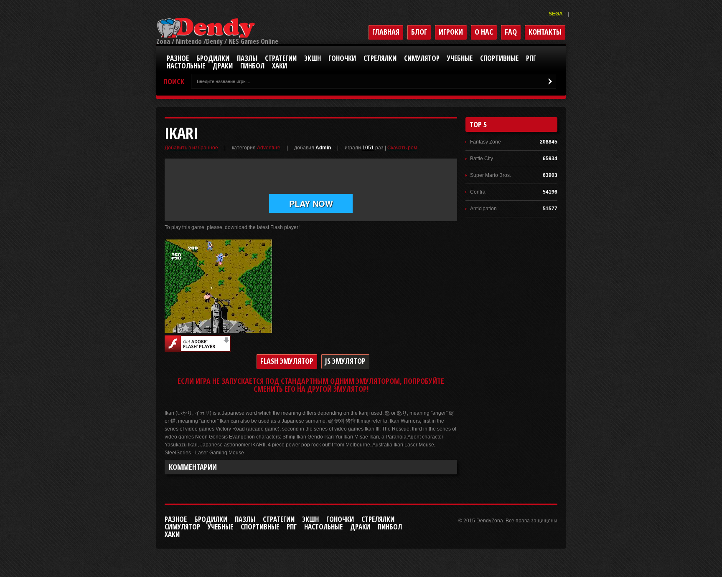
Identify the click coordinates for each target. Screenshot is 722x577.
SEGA (556, 14)
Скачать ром (402, 148)
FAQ (511, 32)
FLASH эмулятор (286, 361)
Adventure (268, 148)
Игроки (451, 32)
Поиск (173, 82)
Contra (478, 192)
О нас (484, 32)
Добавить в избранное (191, 148)
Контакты (545, 32)
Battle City (481, 158)
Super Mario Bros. (490, 175)
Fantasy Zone (485, 142)
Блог (419, 32)
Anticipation (483, 209)
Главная (385, 32)
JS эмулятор (345, 361)
